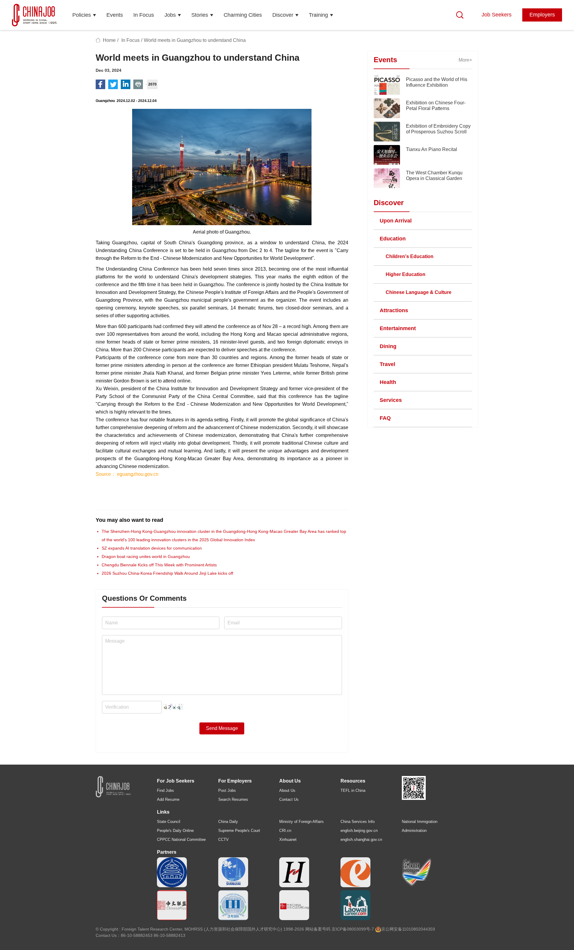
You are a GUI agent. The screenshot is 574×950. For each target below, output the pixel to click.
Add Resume (168, 799)
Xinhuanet (288, 839)
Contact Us (289, 799)
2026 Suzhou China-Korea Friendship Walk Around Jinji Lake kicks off (167, 573)
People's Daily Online (175, 830)
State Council (168, 821)
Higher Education (405, 274)
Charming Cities (243, 15)
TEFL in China (353, 790)
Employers (542, 15)
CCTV (223, 839)
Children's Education (409, 256)
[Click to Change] (173, 705)
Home (109, 40)
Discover (282, 15)
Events (114, 15)
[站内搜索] (459, 15)
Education (393, 239)
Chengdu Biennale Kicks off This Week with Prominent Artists (159, 564)
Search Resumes (233, 799)
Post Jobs (227, 790)
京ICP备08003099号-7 (353, 929)
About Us (287, 790)
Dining (388, 346)
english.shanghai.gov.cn (361, 839)
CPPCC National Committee (181, 839)
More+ (465, 59)
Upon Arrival (396, 221)
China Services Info (358, 821)
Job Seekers (497, 15)
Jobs (170, 15)
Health (388, 382)
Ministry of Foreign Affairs (301, 821)
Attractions (394, 310)
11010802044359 (418, 929)
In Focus (143, 15)
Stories (199, 15)
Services (391, 400)
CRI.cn (285, 830)
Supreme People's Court (239, 830)
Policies (81, 15)
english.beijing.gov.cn (359, 830)
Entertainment (398, 328)
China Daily (228, 821)
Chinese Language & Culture (418, 292)
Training (318, 15)
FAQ (385, 418)
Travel (387, 364)
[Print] (138, 84)
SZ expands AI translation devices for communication (152, 548)
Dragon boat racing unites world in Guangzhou (146, 556)
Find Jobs (165, 790)
